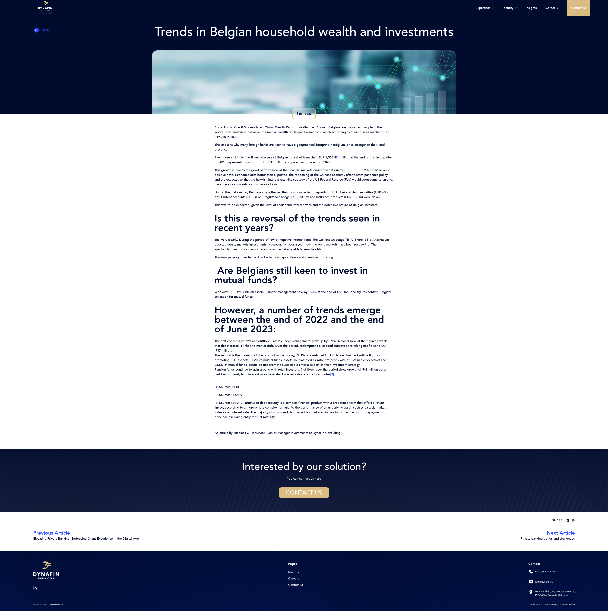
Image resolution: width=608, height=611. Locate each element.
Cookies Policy (567, 604)
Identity (293, 572)
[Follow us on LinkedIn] (35, 588)
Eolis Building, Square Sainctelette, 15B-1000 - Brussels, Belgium (555, 593)
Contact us (304, 493)
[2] (265, 292)
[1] (338, 157)
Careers (293, 578)
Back (45, 30)
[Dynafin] (46, 570)
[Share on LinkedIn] (567, 520)
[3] (332, 374)
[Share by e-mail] (573, 520)
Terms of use (535, 604)
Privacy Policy (551, 604)
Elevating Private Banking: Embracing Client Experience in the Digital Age (86, 538)
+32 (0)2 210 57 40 (545, 571)
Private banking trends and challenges (548, 538)
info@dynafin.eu (544, 582)
